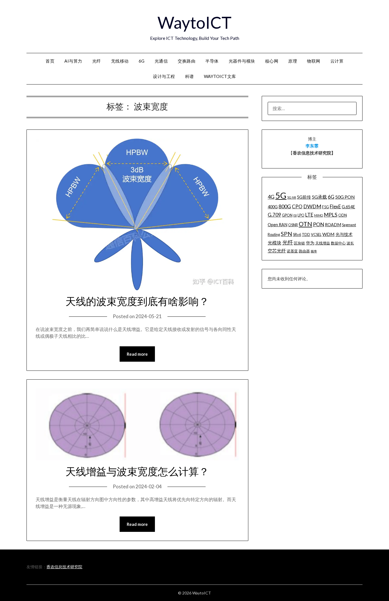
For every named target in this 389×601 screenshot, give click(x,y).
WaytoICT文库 (220, 76)
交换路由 (186, 60)
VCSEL (316, 234)
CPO (297, 206)
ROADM (333, 224)
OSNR (293, 225)
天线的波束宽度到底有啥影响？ (137, 301)
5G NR (291, 197)
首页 (50, 60)
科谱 (189, 76)
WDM (328, 234)
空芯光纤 (277, 250)
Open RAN (277, 224)
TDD (306, 234)
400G (273, 206)
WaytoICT (194, 22)
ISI (295, 215)
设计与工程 (164, 76)
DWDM (312, 206)
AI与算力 (73, 60)
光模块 (274, 242)
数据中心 (338, 243)
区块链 (299, 243)
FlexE (335, 206)
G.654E (348, 206)
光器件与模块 (242, 60)
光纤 (96, 60)
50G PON (345, 196)
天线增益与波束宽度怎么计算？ (137, 471)
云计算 (337, 60)
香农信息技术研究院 (64, 566)
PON (318, 224)
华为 (310, 242)
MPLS (330, 214)
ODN (342, 215)
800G (285, 206)
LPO (301, 215)
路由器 (304, 251)
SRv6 (297, 234)
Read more (137, 354)
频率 (314, 251)
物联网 (313, 60)
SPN (286, 233)
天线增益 (322, 243)
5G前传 (304, 197)
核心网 (272, 60)
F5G (325, 207)
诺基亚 (292, 251)
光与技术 (344, 234)
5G (280, 195)
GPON (287, 215)
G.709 (274, 215)
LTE (309, 215)
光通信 (161, 60)
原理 (292, 60)
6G (142, 60)
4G (271, 197)
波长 (350, 243)
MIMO (318, 215)
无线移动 (120, 60)
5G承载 (319, 196)
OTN (305, 224)
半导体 (212, 60)
